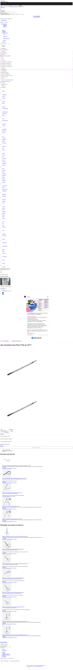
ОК (28, 667)
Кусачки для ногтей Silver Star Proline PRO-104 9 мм (11, 492)
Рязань (5, 26)
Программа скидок (6, 38)
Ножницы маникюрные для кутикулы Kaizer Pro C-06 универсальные (14, 536)
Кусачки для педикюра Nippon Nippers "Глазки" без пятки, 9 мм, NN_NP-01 (15, 465)
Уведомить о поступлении (6, 468)
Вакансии (4, 655)
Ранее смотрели (3, 642)
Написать (6, 22)
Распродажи (5, 36)
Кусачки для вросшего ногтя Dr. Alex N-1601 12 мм (11, 518)
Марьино (5, 25)
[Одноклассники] (1, 647)
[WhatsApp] (4, 647)
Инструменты (6, 340)
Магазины (4, 31)
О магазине (4, 656)
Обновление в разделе (4, 1)
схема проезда (3, 288)
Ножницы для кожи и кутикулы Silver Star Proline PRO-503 (12, 606)
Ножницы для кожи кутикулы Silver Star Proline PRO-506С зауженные (14, 563)
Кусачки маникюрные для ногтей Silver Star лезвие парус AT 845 (13, 478)
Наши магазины (4, 23)
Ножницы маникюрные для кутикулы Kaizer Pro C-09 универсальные (14, 621)
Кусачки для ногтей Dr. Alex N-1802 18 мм (9, 506)
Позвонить (1, 22)
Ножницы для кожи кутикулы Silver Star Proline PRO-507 (12, 549)
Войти (3, 649)
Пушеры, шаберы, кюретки (17, 340)
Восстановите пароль (14, 6)
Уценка (4, 40)
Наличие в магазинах (37, 447)
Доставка (4, 652)
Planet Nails (11, 429)
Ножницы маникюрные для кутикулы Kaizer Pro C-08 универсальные (14, 634)
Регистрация (2, 7)
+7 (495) (3, 20)
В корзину (2, 446)
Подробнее (4, 467)
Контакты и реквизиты (6, 654)
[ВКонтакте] (0, 647)
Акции (4, 34)
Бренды (3, 30)
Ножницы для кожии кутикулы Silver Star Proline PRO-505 (12, 592)
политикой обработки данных (38, 666)
